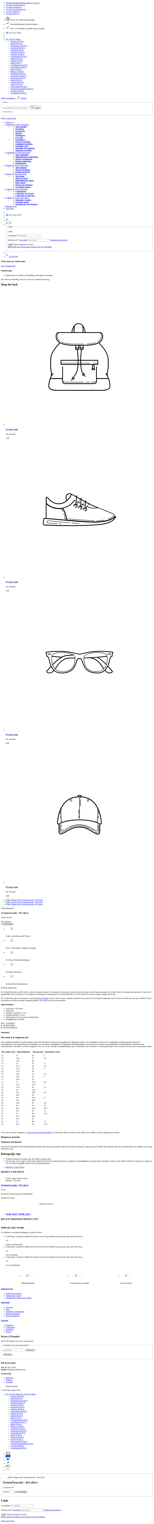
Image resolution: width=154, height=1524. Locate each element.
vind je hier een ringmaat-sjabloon (39, 1132)
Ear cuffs (19, 138)
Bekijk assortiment (8, 98)
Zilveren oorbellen (22, 142)
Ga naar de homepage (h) (15, 5)
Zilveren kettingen (22, 170)
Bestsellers (10, 206)
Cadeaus (9, 189)
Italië (16, 63)
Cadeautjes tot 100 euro (25, 196)
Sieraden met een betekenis (26, 204)
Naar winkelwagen (8, 266)
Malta (16, 69)
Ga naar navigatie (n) (14, 7)
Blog (8, 1309)
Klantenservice (7, 1289)
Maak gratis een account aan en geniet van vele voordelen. (30, 247)
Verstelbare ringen (23, 187)
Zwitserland (19, 93)
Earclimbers (20, 140)
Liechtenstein (19, 65)
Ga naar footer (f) (12, 14)
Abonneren (31, 1350)
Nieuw (8, 122)
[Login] (7, 225)
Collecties (10, 198)
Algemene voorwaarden (15, 1312)
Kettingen (10, 165)
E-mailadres (13, 236)
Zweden (17, 91)
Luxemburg (19, 67)
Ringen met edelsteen (24, 185)
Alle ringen (19, 176)
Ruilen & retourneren (14, 1294)
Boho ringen (20, 183)
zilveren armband (41, 998)
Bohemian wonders (23, 200)
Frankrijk (18, 52)
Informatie (5, 1302)
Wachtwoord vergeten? (52, 1510)
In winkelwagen (21, 1492)
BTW (15, 33)
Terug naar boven (7, 1521)
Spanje (17, 85)
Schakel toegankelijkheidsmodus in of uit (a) (22, 3)
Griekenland (19, 57)
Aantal (5, 1492)
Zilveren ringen (21, 178)
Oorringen (19, 129)
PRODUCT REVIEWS (15, 1167)
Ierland (17, 61)
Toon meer (10, 209)
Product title (12, 429)
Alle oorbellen (21, 127)
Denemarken (19, 46)
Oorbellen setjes (21, 146)
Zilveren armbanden (23, 159)
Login (10, 244)
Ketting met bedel (22, 172)
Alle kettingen (21, 168)
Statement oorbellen (23, 150)
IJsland (17, 59)
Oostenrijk (18, 78)
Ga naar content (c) (13, 12)
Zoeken (5, 108)
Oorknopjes (20, 131)
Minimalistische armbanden (26, 157)
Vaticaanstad (19, 87)
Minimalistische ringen (24, 181)
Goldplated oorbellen (23, 144)
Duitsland (18, 48)
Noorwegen (19, 76)
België (17, 44)
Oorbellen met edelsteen (25, 148)
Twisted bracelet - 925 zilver (14, 1185)
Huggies (18, 133)
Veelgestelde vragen (13, 1296)
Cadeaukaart (20, 191)
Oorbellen (10, 125)
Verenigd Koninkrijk (22, 89)
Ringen (9, 174)
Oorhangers (20, 135)
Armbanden (10, 153)
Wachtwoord (17, 240)
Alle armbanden (22, 155)
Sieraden (4, 1321)
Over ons (9, 1307)
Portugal (17, 82)
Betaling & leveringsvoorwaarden (18, 1298)
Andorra (17, 41)
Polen (16, 80)
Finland (17, 50)
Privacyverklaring (12, 1316)
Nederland (18, 74)
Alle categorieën (22, 125)
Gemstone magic (22, 202)
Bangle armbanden (23, 161)
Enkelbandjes (21, 163)
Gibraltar (17, 54)
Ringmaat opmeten (13, 1314)
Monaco (17, 72)
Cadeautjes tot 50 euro (24, 193)
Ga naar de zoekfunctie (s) (16, 9)
